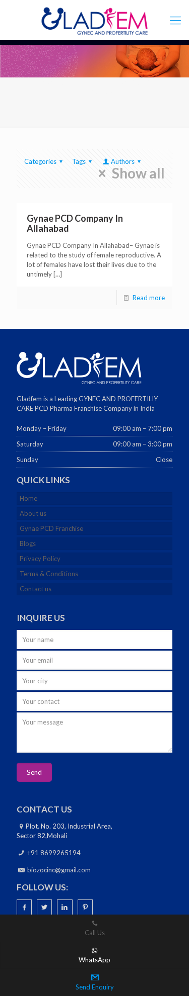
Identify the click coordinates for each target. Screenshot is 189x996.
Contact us (35, 589)
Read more (149, 298)
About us (33, 513)
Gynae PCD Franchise (51, 528)
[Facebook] (24, 907)
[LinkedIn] (64, 907)
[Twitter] (44, 907)
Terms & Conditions (49, 574)
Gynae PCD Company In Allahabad (75, 223)
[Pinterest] (85, 907)
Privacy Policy (40, 559)
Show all (138, 173)
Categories (40, 161)
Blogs (28, 543)
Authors (123, 161)
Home (28, 498)
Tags (79, 161)
